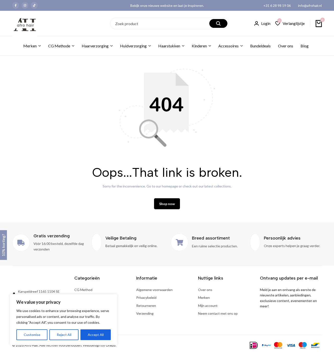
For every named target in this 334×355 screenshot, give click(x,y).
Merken (30, 45)
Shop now (167, 204)
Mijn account (208, 305)
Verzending (145, 313)
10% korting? (3, 245)
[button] (290, 23)
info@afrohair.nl (310, 5)
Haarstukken (169, 45)
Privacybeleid (146, 297)
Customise (32, 335)
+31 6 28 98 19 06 (277, 5)
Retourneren (146, 305)
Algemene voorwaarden (154, 290)
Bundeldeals (260, 45)
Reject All (64, 335)
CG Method (83, 290)
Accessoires (228, 45)
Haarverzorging (95, 45)
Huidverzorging (133, 45)
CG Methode (59, 45)
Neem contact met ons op (218, 313)
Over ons (285, 45)
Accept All (96, 335)
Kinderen (199, 45)
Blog (305, 45)
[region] (63, 319)
